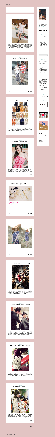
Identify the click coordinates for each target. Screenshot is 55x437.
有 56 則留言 (30, 296)
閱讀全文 (10, 91)
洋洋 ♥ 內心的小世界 (42, 44)
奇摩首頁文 (20, 15)
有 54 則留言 (30, 213)
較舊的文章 (31, 426)
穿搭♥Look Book (42, 46)
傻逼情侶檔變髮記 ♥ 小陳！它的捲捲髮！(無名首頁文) (20, 304)
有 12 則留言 (30, 91)
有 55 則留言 (30, 50)
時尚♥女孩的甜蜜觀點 (42, 37)
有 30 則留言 (30, 420)
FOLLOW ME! (43, 96)
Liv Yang (9, 4)
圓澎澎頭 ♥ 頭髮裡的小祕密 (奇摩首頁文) (20, 386)
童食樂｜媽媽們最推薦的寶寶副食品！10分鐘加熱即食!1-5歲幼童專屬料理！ (43, 70)
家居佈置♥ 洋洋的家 (42, 42)
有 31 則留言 (30, 133)
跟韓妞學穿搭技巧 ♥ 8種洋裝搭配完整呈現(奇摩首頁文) (20, 222)
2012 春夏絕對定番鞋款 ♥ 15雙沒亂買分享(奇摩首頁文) (20, 100)
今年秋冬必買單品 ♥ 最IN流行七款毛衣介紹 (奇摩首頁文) (20, 345)
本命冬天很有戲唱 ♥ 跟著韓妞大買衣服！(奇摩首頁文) (20, 263)
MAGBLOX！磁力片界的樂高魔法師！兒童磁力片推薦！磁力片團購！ (43, 61)
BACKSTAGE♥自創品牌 (42, 36)
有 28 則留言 (30, 174)
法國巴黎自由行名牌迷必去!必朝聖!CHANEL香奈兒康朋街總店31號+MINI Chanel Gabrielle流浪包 (43, 79)
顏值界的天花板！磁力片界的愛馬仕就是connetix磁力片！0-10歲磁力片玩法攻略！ (43, 68)
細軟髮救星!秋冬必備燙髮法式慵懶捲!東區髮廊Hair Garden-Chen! (43, 72)
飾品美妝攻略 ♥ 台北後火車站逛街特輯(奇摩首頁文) (20, 183)
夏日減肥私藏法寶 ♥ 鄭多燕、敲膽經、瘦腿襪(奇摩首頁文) (20, 16)
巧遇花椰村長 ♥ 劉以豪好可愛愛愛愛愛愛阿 (20, 58)
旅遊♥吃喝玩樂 (43, 43)
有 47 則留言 (30, 254)
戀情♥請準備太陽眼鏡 (42, 41)
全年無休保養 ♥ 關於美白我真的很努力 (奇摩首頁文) (20, 141)
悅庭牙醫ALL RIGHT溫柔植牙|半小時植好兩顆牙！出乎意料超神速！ (43, 65)
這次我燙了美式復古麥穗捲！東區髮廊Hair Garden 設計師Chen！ (43, 63)
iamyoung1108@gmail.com (42, 26)
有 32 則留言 (30, 378)
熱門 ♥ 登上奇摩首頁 (42, 45)
